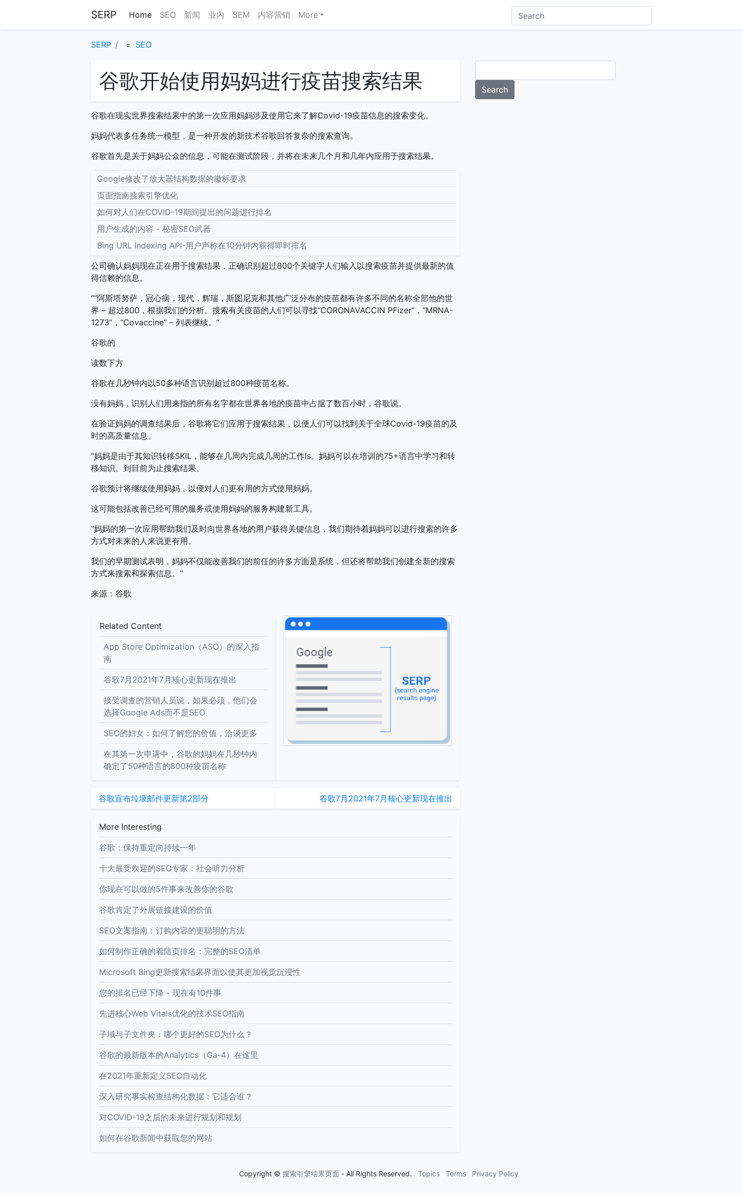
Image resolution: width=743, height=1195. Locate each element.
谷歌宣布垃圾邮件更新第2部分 (154, 798)
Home (140, 15)
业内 (216, 15)
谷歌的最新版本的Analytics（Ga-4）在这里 (178, 1055)
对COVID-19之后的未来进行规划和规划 (170, 1117)
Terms (456, 1173)
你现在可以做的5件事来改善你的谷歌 (166, 889)
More (308, 15)
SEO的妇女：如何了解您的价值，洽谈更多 (180, 733)
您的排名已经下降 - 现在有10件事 (160, 993)
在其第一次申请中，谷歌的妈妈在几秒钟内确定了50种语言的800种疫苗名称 (180, 760)
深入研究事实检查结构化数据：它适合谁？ (176, 1096)
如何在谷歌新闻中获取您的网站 (155, 1138)
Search (495, 89)
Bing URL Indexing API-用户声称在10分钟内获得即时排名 (202, 245)
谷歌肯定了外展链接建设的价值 (155, 910)
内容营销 (274, 15)
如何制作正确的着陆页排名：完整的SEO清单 (180, 951)
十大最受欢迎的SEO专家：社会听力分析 (172, 868)
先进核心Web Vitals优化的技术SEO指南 (172, 1013)
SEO (168, 15)
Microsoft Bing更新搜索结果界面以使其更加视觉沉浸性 (200, 972)
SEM (241, 15)
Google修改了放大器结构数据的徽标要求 (171, 179)
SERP (104, 15)
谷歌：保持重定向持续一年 (147, 847)
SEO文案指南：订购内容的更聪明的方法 (172, 930)
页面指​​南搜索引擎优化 (137, 195)
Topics (429, 1173)
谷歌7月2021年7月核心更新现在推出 (170, 679)
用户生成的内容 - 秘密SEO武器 (154, 229)
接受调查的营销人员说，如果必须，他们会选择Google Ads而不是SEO (180, 706)
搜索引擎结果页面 (311, 1173)
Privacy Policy (495, 1173)
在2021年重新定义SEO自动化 (153, 1076)
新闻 (192, 15)
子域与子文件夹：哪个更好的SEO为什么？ (176, 1034)
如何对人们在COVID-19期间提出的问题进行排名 (184, 212)
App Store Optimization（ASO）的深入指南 (181, 653)
